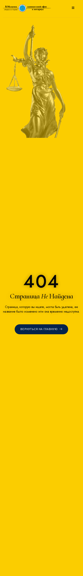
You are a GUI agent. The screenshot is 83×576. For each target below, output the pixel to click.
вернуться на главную (39, 329)
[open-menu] (73, 8)
